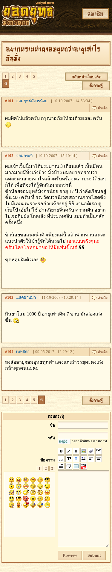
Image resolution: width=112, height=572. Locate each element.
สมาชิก (96, 13)
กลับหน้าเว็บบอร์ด (86, 77)
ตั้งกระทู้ (96, 85)
